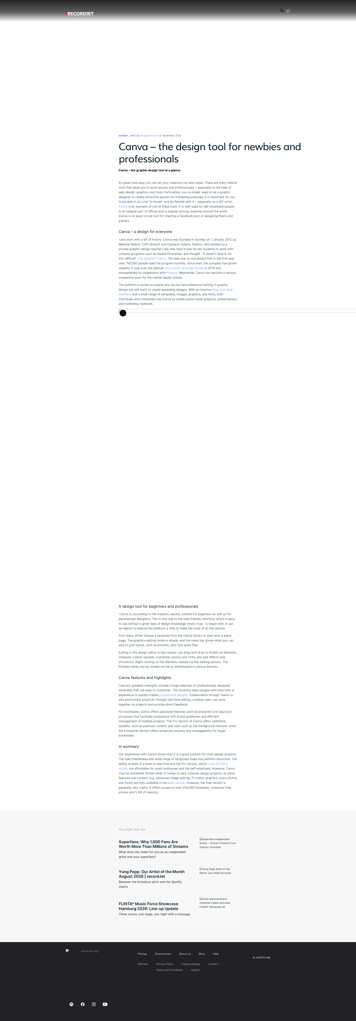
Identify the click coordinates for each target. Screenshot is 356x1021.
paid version (176, 783)
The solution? (147, 258)
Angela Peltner (148, 135)
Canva (123, 206)
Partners (143, 964)
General (123, 135)
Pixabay (172, 273)
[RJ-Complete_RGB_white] (80, 11)
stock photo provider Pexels (184, 268)
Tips (132, 135)
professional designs (173, 695)
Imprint (195, 969)
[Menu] (288, 11)
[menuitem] (282, 11)
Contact (213, 964)
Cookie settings (191, 964)
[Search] (282, 11)
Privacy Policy (164, 964)
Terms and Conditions (169, 969)
